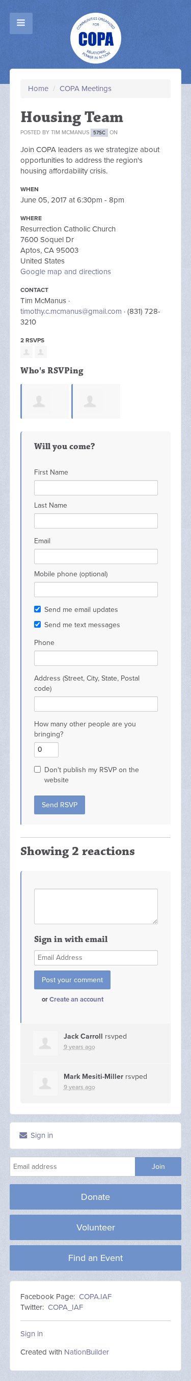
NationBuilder (86, 1352)
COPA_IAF (65, 1307)
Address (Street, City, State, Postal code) (87, 683)
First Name (51, 472)
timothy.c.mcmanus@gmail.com (71, 311)
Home (38, 88)
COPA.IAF (95, 1296)
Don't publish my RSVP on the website (91, 775)
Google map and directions (65, 271)
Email (42, 541)
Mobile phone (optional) (70, 574)
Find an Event (95, 1258)
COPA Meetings (86, 88)
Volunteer (95, 1227)
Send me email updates (81, 609)
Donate (95, 1196)
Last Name (50, 505)
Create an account (76, 999)
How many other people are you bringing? (85, 729)
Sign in (41, 1135)
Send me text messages (82, 625)
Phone (44, 642)
